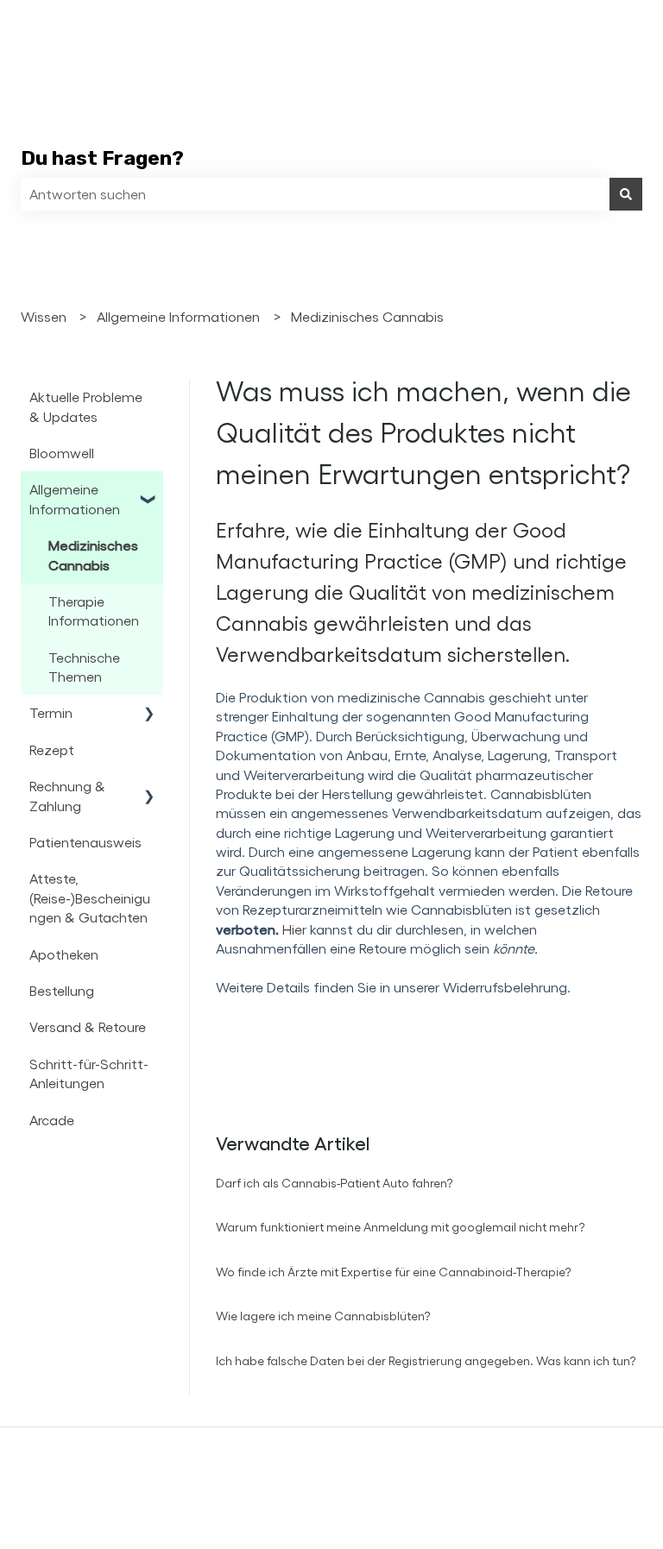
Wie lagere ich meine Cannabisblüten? (323, 1315)
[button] (149, 490)
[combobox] (315, 194)
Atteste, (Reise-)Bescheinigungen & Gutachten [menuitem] (89, 897)
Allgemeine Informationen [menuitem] (74, 498)
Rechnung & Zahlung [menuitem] (67, 795)
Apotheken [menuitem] (63, 954)
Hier (294, 929)
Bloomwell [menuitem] (61, 452)
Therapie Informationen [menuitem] (93, 610)
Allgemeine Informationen (178, 316)
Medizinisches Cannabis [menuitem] (93, 554)
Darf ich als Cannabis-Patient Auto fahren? (334, 1182)
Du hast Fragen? (102, 158)
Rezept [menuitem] (51, 749)
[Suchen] (625, 194)
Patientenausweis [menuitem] (85, 842)
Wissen (43, 316)
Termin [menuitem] (51, 712)
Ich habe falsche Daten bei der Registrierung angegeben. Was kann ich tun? (426, 1360)
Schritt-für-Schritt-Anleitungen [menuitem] (88, 1073)
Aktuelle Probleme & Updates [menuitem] (85, 406)
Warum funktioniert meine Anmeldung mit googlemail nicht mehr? (400, 1226)
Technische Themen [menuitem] (84, 666)
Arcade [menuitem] (51, 1119)
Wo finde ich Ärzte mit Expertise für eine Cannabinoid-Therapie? (393, 1271)
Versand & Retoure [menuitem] (87, 1026)
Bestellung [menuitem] (61, 990)
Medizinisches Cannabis (367, 316)
